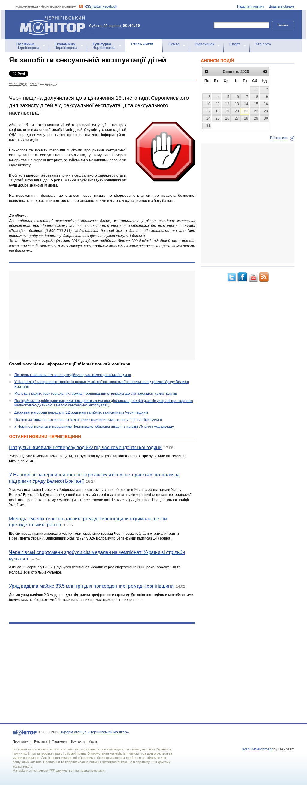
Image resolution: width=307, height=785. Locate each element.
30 (266, 118)
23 (266, 111)
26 (227, 118)
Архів (93, 741)
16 (266, 104)
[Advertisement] (102, 315)
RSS (88, 6)
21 (246, 111)
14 (246, 104)
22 (256, 111)
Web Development (257, 749)
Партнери (59, 741)
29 (256, 118)
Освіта (174, 44)
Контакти (78, 741)
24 (208, 118)
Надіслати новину (250, 6)
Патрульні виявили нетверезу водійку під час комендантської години (72, 375)
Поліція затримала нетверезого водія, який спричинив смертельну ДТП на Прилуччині (88, 420)
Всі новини (279, 138)
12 (227, 104)
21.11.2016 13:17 (24, 84)
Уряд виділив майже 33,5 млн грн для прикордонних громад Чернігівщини (91, 586)
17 (208, 111)
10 (208, 104)
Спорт (234, 44)
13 (237, 104)
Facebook (110, 6)
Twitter (97, 6)
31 (208, 125)
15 (256, 104)
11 (218, 104)
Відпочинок (204, 44)
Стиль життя (142, 44)
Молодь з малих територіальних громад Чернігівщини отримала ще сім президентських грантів (95, 393)
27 (237, 118)
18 (218, 111)
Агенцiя (51, 84)
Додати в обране (281, 6)
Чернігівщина (27, 46)
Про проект (21, 741)
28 (246, 118)
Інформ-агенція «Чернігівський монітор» (49, 17)
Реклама (40, 741)
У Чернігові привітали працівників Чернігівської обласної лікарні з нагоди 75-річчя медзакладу (94, 426)
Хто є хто (263, 44)
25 (218, 118)
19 (227, 111)
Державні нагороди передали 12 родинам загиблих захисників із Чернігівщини (81, 412)
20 (237, 111)
